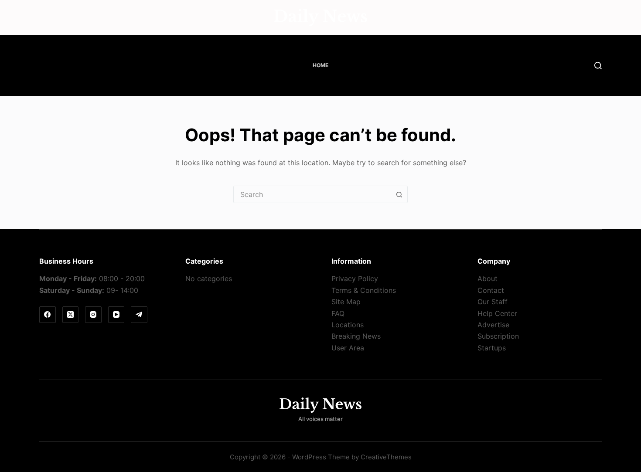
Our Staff (492, 301)
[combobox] (312, 194)
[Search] (598, 65)
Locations (347, 324)
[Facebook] (47, 314)
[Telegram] (139, 314)
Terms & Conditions (363, 290)
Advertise (493, 324)
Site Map (346, 301)
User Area (347, 347)
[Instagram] (93, 314)
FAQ (337, 313)
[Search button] (399, 194)
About (487, 278)
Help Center (497, 313)
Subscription (498, 336)
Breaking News (356, 336)
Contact (490, 290)
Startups (491, 347)
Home (320, 65)
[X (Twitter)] (70, 314)
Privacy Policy (354, 278)
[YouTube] (116, 314)
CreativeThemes (386, 457)
